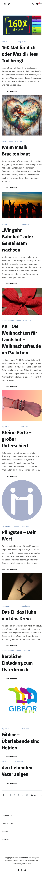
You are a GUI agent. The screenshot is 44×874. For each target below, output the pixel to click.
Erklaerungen (7, 526)
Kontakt (5, 840)
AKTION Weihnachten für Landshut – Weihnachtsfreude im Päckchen (21, 340)
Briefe (4, 141)
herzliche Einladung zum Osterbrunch (17, 663)
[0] (37, 4)
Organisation (6, 224)
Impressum (7, 815)
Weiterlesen (11, 91)
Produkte (5, 42)
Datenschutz (7, 823)
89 (27, 795)
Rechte (5, 832)
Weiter (33, 795)
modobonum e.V (25, 858)
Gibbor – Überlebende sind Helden (21, 741)
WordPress (26, 864)
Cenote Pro (23, 861)
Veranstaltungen (8, 320)
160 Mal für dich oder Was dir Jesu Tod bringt (20, 54)
